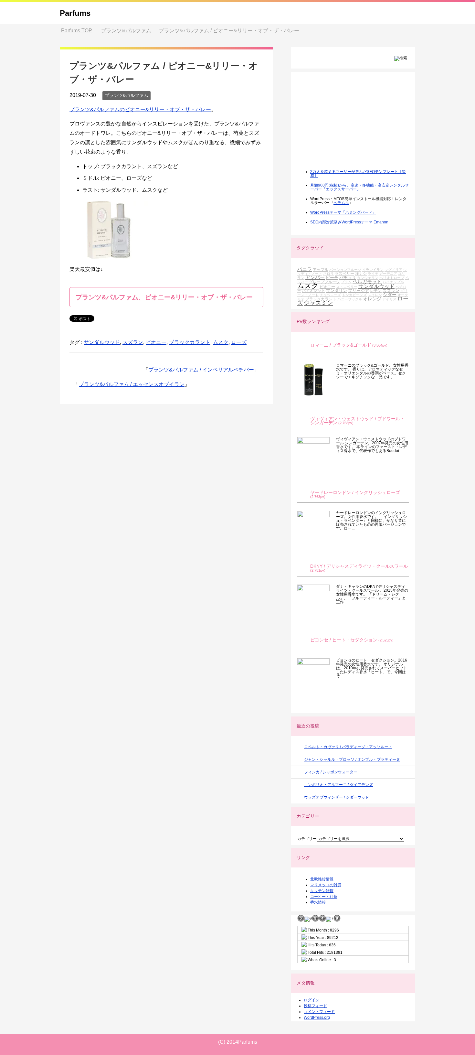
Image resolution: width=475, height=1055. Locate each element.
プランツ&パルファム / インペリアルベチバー (201, 369)
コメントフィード (319, 1011)
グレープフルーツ (324, 282)
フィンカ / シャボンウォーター (330, 772)
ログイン (311, 1000)
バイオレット (313, 290)
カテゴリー (307, 838)
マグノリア (393, 270)
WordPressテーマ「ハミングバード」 (343, 212)
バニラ (304, 269)
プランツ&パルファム (126, 95)
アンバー (315, 277)
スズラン (132, 342)
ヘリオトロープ (391, 278)
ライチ (373, 273)
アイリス (389, 299)
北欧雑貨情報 (321, 879)
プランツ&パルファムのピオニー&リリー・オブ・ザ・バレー (140, 109)
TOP (76, 30)
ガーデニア (388, 273)
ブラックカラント (189, 342)
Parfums (75, 13)
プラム (346, 282)
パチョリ (347, 277)
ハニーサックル (349, 299)
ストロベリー (346, 287)
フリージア (358, 290)
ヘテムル (341, 202)
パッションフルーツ (345, 270)
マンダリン (336, 290)
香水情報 (318, 902)
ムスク (220, 342)
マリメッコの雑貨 (325, 885)
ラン (300, 278)
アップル (320, 269)
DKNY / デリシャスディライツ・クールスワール (359, 566)
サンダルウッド (102, 342)
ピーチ (332, 277)
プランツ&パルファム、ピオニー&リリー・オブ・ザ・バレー (164, 297)
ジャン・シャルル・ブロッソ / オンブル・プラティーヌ (352, 759)
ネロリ (328, 273)
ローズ (239, 342)
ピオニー (156, 342)
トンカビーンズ (354, 295)
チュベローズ (330, 295)
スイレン (375, 295)
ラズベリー (344, 273)
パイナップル (393, 282)
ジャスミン (318, 303)
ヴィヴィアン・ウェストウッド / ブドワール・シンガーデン (357, 420)
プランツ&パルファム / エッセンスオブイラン (132, 384)
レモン (376, 290)
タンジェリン (367, 278)
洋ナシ (361, 273)
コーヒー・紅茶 (323, 896)
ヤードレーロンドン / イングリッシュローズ (355, 492)
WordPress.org (317, 1017)
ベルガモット (367, 281)
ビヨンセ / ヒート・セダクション (343, 640)
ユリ (401, 273)
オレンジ (372, 298)
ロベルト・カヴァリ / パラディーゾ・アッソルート (348, 747)
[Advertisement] (345, 124)
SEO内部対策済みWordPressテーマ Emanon (349, 222)
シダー (389, 294)
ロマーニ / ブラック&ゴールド (340, 345)
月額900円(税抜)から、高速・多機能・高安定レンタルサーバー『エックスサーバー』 (359, 187)
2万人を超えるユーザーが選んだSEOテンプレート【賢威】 (358, 173)
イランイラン (373, 270)
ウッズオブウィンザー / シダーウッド (336, 797)
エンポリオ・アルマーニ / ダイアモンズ (338, 784)
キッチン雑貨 (321, 890)
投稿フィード (315, 1006)
